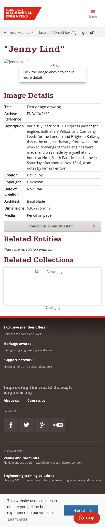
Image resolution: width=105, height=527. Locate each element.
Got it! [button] (79, 510)
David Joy (62, 32)
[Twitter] (26, 425)
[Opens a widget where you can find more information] (86, 518)
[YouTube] (58, 425)
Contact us (36, 400)
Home (9, 32)
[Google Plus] (42, 425)
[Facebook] (11, 425)
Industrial (42, 32)
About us (11, 400)
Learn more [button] (18, 519)
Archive (24, 32)
